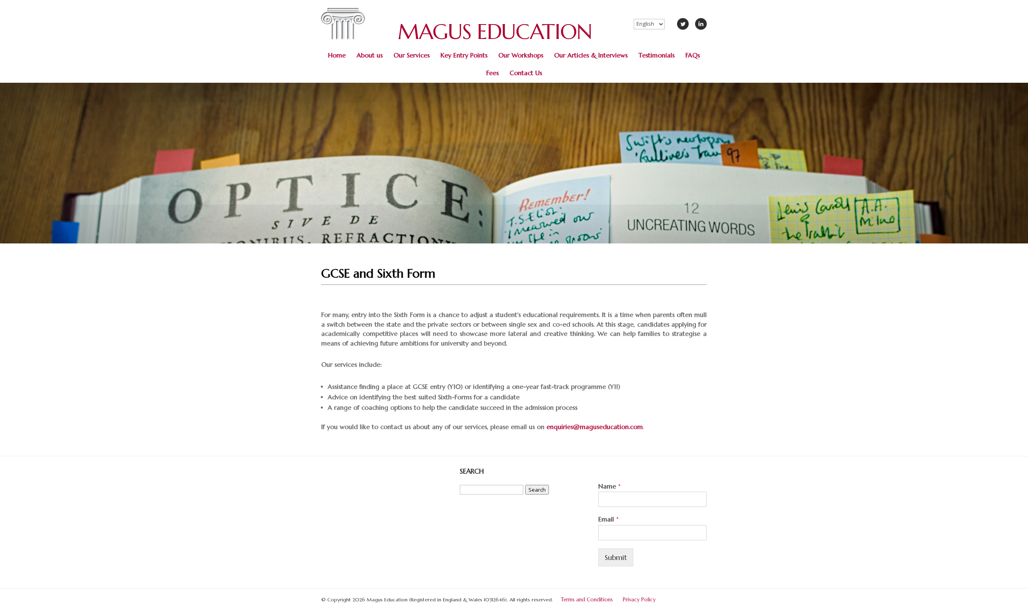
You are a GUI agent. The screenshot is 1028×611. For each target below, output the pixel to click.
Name (609, 486)
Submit (616, 557)
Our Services (412, 55)
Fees (492, 73)
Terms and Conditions (587, 599)
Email (608, 519)
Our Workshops (520, 55)
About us (370, 55)
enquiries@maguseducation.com (595, 427)
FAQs (692, 55)
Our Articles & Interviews (591, 55)
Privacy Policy (639, 599)
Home (337, 55)
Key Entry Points (464, 55)
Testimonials (656, 55)
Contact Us (526, 73)
